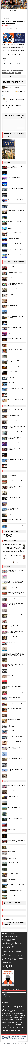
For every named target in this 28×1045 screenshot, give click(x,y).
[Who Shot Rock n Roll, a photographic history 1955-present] (4, 362)
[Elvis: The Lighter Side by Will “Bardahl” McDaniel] (4, 771)
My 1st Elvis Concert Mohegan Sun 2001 (15, 399)
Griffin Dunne (6, 545)
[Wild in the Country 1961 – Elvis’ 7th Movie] (4, 212)
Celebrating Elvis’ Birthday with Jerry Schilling (16, 288)
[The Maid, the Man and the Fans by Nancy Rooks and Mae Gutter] (4, 572)
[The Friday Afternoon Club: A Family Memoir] (24, 547)
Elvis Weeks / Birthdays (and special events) (14, 261)
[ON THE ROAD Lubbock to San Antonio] (4, 804)
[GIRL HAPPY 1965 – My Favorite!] (4, 179)
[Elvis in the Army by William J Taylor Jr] (4, 760)
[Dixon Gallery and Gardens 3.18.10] (4, 870)
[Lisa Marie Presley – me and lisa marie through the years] (4, 450)
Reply (21, 87)
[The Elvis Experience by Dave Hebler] (4, 755)
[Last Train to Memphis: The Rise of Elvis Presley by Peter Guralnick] (4, 766)
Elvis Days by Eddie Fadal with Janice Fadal (15, 686)
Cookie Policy (4, 1039)
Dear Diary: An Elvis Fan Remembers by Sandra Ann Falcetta (15, 604)
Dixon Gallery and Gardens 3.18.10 (14, 868)
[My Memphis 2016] (4, 831)
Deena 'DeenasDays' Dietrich (18, 28)
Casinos (21, 1013)
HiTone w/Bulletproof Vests (12, 835)
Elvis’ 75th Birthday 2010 (12, 371)
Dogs (3, 1017)
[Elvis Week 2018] (4, 296)
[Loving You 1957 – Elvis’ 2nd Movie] (4, 185)
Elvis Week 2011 (10, 322)
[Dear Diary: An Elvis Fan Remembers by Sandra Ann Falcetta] (4, 605)
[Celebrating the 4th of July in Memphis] (4, 274)
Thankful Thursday (9, 72)
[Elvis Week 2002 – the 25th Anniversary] (4, 396)
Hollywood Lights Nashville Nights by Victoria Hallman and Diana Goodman (16, 703)
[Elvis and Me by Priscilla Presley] (4, 622)
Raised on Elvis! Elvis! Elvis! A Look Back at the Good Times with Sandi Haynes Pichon (16, 637)
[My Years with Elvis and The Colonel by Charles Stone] (4, 666)
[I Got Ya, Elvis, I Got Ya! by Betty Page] (4, 738)
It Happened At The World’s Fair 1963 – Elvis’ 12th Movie (16, 228)
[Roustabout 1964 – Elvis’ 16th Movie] (4, 174)
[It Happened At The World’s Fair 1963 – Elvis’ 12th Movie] (4, 229)
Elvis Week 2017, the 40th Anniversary (14, 305)
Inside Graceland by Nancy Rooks (14, 708)
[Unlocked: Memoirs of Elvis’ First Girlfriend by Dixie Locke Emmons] (4, 744)
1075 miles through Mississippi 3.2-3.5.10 (15, 890)
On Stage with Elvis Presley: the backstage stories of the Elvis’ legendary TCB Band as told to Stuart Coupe (15, 482)
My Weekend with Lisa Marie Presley (14, 420)
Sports (4, 30)
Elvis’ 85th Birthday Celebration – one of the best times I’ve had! (16, 278)
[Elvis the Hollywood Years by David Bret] (4, 617)
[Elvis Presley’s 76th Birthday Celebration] (4, 329)
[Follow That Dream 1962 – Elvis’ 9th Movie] (4, 257)
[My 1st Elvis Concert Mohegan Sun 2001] (4, 401)
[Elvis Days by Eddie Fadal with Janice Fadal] (4, 688)
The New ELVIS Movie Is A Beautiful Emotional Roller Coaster (16, 267)
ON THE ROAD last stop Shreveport (14, 879)
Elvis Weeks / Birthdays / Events (17, 1019)
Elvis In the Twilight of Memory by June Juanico (16, 692)
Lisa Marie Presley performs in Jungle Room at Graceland (16, 427)
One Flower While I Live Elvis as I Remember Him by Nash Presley (16, 748)
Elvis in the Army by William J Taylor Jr (14, 758)
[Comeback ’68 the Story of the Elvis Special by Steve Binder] (4, 683)
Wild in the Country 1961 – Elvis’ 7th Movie (15, 210)
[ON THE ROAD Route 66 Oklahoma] (4, 864)
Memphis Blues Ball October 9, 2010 (14, 338)
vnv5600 (6, 87)
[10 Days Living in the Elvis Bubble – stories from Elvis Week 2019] (4, 285)
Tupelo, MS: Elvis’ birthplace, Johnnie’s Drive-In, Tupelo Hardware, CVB (16, 885)
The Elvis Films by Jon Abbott (12, 598)
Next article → (22, 76)
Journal (14, 1022)
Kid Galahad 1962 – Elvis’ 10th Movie (14, 221)
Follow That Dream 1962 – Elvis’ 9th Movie (15, 254)
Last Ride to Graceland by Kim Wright (14, 576)
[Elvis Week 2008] (4, 385)
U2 (22, 1030)
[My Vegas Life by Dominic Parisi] (4, 611)
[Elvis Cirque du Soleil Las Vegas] (4, 368)
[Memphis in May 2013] (4, 853)
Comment (20, 127)
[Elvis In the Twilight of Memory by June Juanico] (4, 694)
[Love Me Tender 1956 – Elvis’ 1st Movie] (4, 251)
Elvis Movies (7, 162)
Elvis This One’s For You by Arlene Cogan (15, 647)
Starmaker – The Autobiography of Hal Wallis (16, 658)
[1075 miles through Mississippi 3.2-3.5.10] (4, 892)
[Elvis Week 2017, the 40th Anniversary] (4, 307)
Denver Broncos (6, 70)
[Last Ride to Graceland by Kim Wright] (4, 578)
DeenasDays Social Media (7, 1015)
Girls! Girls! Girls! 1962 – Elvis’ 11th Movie (15, 199)
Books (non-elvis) (14, 1013)
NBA (22, 70)
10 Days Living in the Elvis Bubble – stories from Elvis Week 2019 (15, 284)
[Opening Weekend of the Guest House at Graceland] (4, 318)
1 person (8, 109)
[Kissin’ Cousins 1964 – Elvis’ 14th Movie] (4, 190)
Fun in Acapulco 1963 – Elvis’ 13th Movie (15, 232)
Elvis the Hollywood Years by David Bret (15, 614)
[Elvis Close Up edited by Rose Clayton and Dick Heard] (4, 589)
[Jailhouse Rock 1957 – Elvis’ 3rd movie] (4, 207)
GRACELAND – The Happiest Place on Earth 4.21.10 (14, 813)
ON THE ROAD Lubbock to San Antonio (14, 801)
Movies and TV (20, 1027)
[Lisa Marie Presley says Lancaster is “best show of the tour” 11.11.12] (4, 439)
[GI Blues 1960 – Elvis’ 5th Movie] (4, 240)
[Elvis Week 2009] (4, 379)
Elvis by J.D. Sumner (11, 642)
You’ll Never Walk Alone (12, 475)
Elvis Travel (7, 781)
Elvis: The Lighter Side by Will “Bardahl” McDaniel (15, 770)
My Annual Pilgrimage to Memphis (14, 824)
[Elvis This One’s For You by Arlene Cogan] (4, 650)
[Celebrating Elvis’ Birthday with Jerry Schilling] (4, 291)
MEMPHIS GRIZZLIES (8, 1027)
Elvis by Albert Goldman (12, 675)
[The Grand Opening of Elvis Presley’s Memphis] (4, 313)
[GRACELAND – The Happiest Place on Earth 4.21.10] (4, 815)
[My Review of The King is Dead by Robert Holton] (4, 628)
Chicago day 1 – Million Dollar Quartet (14, 349)
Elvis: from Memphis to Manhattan (14, 355)
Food (3, 1022)
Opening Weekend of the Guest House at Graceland (15, 317)
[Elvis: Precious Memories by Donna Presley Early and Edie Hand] (4, 633)
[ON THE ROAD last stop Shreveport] (4, 881)
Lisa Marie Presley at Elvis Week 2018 (14, 409)
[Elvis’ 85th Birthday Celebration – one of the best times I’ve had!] (4, 280)
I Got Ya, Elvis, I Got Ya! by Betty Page (14, 736)
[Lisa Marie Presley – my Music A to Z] (4, 434)
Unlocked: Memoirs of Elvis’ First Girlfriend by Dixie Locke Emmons (16, 742)
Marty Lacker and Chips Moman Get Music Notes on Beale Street (15, 333)
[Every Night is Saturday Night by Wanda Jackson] (4, 727)
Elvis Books (7, 566)
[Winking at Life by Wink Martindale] (4, 733)
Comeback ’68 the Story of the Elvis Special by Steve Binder (16, 681)
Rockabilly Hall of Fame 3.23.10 (13, 796)
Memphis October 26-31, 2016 (13, 873)
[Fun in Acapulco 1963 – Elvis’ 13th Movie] (4, 235)
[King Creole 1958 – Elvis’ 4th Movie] (4, 196)
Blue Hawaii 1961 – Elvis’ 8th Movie (14, 216)
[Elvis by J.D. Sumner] (4, 644)
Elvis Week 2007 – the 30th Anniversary (15, 388)
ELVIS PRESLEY (22, 1017)
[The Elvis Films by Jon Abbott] (4, 600)
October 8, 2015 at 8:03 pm (14, 87)
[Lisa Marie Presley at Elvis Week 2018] (4, 412)
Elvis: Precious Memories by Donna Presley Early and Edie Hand (15, 632)
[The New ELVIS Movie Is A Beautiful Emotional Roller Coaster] (4, 269)
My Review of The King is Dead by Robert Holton (14, 626)
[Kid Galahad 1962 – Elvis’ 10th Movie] (4, 223)
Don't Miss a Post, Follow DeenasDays (10, 989)
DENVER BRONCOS (19, 1015)
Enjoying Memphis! (11, 790)
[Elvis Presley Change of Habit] (4, 777)
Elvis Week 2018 (10, 294)
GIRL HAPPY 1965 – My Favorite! (13, 177)
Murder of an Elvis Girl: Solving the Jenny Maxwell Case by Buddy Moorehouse (15, 582)
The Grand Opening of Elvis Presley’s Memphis (12, 311)
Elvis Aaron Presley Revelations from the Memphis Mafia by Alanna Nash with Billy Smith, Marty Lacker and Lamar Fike (15, 654)
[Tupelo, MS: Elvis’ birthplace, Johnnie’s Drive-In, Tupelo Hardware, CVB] (4, 887)
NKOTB (11, 1030)
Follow (5, 994)
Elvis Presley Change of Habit (13, 774)
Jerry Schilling (7, 471)
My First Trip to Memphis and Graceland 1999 (16, 785)
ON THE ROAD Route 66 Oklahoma (14, 862)
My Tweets (4, 907)
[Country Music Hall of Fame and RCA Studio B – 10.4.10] (4, 898)
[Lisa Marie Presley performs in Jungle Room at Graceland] (4, 428)
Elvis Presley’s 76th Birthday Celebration (15, 327)
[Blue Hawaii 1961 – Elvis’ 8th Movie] (4, 218)
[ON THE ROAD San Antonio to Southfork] (4, 820)
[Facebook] (7, 535)
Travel (19, 1030)
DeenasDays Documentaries (8, 913)
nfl (3, 72)
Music (5, 1029)
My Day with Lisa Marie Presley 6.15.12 (15, 442)
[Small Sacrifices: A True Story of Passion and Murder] (24, 558)
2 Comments (8, 30)
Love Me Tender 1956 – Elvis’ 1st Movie (15, 249)
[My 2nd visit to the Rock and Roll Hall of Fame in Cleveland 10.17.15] (4, 859)
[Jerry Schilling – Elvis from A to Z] (4, 499)
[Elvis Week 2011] (4, 324)
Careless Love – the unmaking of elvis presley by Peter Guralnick (16, 670)
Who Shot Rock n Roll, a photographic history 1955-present (14, 361)
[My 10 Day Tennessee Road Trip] (4, 809)
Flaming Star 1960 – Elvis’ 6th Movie (14, 243)
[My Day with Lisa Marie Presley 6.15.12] (4, 445)
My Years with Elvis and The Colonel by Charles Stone (15, 665)
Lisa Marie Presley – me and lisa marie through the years (15, 449)
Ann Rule (5, 558)
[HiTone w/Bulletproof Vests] (4, 837)
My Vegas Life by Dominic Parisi (13, 609)
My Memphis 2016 (11, 829)
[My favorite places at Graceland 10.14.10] (4, 848)
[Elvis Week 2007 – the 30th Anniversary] (4, 390)
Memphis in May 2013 (11, 851)
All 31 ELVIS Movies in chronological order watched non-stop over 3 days (15, 167)
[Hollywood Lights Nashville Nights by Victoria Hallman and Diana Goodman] (4, 705)
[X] (3, 535)
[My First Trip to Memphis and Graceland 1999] (4, 787)
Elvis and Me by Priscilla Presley (13, 620)
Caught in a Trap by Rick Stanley (13, 697)
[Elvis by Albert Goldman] (4, 677)
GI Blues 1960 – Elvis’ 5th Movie (13, 238)
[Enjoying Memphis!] (4, 793)
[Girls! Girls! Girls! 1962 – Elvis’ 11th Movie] (4, 201)
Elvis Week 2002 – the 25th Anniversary (15, 393)
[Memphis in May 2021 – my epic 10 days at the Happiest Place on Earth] (4, 842)
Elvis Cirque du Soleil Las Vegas (13, 366)
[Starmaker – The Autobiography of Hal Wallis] (4, 661)
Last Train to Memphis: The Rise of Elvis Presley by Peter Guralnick (15, 764)
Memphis (19, 1024)
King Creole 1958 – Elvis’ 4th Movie (14, 194)
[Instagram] (10, 535)
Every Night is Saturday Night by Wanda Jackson (13, 726)
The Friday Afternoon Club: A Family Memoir (12, 544)
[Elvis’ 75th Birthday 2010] (4, 374)
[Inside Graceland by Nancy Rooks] (4, 710)
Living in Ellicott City (11, 1025)
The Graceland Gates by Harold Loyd (14, 714)
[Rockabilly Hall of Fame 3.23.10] (4, 798)
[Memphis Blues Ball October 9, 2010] (4, 340)
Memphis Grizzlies (15, 70)
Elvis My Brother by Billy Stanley (13, 719)
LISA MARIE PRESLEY (9, 405)
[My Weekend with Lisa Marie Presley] (4, 423)
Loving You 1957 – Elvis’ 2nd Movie (14, 183)
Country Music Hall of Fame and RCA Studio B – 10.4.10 (16, 896)
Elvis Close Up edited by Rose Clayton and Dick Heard (15, 587)
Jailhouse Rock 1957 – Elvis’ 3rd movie (14, 205)
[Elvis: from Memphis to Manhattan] (4, 357)
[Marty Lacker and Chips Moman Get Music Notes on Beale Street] (4, 335)
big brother (5, 1013)
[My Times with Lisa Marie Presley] (4, 417)
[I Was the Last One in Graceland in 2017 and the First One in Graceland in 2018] (4, 302)
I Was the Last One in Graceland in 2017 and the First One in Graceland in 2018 (16, 300)
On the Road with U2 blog (7, 919)
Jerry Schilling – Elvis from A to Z (13, 497)
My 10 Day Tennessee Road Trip (13, 807)
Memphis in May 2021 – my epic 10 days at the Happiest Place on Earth (16, 841)
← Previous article (7, 76)
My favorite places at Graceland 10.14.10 (15, 846)
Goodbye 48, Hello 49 (6, 939)
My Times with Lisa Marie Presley (13, 415)
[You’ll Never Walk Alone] (4, 477)
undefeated (17, 72)
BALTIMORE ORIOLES (18, 1010)
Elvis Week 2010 (10, 344)
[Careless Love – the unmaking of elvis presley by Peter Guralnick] (4, 672)
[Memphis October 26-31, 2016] (4, 876)
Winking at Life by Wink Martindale (14, 730)
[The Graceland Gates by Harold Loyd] (4, 716)
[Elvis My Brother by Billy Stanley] (4, 722)
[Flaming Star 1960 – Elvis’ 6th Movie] (4, 246)
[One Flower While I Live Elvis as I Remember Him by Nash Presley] (4, 749)
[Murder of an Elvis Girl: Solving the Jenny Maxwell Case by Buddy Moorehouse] (4, 583)
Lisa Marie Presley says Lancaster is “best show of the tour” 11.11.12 (15, 438)
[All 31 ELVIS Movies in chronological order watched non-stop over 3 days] (4, 168)
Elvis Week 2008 (10, 382)
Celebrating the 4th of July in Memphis (14, 272)
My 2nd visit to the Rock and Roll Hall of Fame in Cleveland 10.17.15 (16, 858)
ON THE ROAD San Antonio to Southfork (15, 818)
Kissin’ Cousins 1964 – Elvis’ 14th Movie (15, 188)
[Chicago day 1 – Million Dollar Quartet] (4, 351)
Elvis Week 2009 (10, 377)
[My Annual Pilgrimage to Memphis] (4, 826)
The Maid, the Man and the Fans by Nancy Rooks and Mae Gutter (15, 571)
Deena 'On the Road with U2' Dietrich (12, 99)
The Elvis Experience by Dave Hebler (14, 752)
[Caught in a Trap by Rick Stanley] (4, 699)
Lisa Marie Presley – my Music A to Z (14, 431)
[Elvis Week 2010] (4, 346)
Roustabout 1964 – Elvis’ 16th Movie (14, 171)
